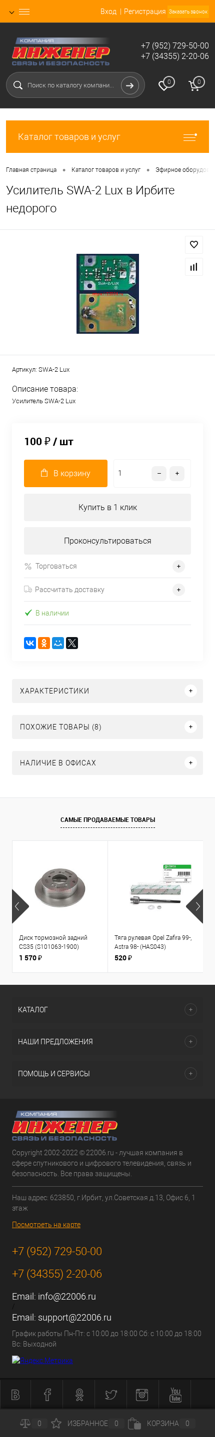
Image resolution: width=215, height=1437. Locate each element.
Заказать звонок (188, 11)
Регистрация (145, 11)
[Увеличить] (107, 294)
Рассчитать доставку (69, 590)
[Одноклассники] (44, 643)
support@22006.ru (75, 1317)
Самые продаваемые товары (107, 819)
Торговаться (56, 566)
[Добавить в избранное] (194, 245)
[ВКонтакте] (30, 643)
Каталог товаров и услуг (69, 136)
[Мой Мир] (58, 643)
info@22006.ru (67, 1296)
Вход (108, 11)
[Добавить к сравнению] (194, 267)
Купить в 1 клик (107, 507)
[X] (72, 643)
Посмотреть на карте (46, 1225)
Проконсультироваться (108, 541)
